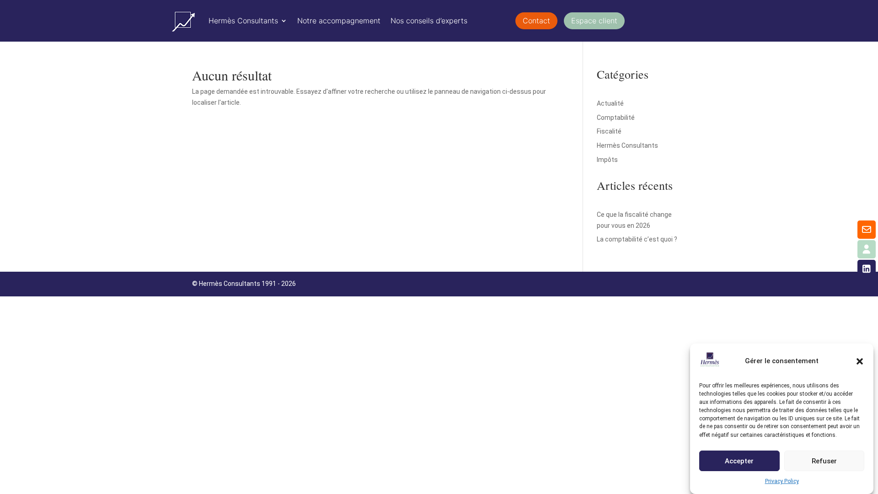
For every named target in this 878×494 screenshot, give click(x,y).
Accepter (739, 461)
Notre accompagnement (338, 20)
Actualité (610, 103)
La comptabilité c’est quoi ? (637, 239)
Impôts (607, 159)
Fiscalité (609, 131)
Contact (536, 20)
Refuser (824, 461)
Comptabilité (616, 117)
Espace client (594, 20)
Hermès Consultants (243, 20)
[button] (859, 361)
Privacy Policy (782, 481)
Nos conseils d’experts (429, 20)
